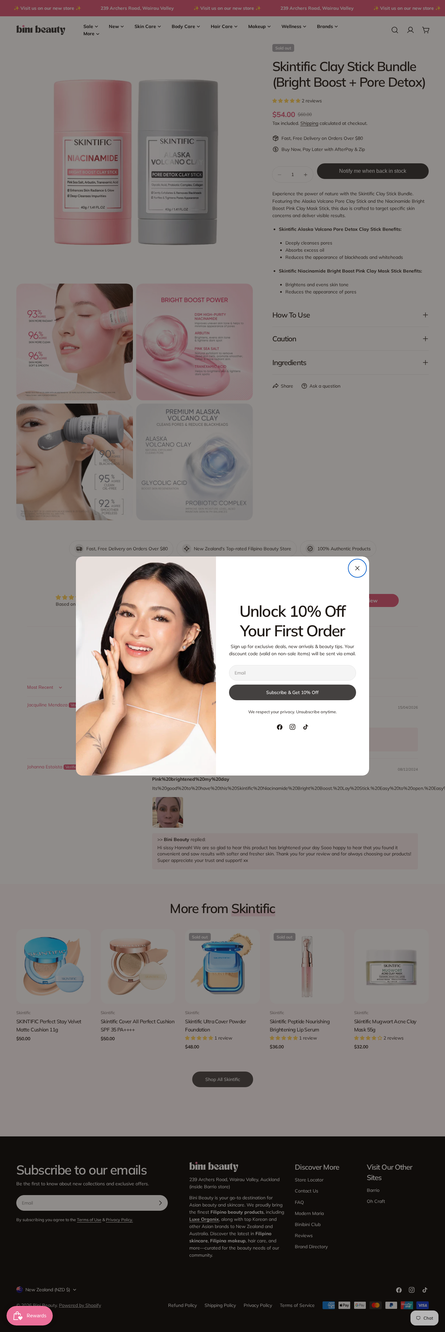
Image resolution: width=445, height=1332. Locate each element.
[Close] (357, 568)
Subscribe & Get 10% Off (292, 692)
